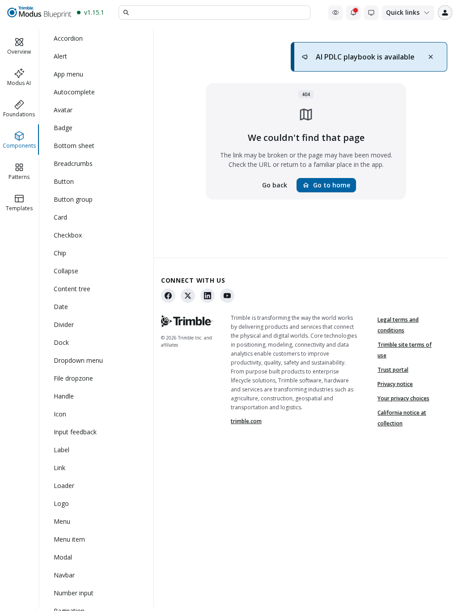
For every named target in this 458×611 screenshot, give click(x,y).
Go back (274, 185)
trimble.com (246, 421)
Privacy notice (395, 384)
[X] (188, 296)
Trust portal (392, 369)
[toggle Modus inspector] (335, 12)
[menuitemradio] (97, 38)
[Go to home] (39, 12)
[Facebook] (168, 296)
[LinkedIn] (207, 296)
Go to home (326, 185)
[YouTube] (227, 296)
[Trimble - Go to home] (187, 321)
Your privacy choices (403, 398)
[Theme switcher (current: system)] (371, 12)
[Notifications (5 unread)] (353, 12)
